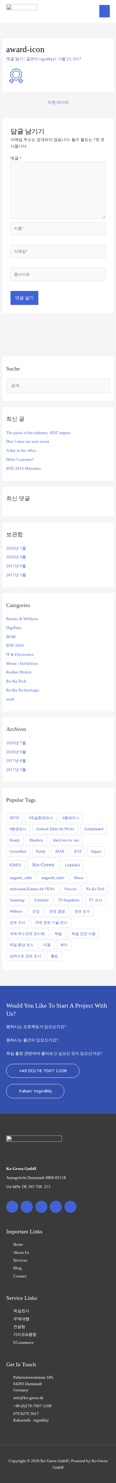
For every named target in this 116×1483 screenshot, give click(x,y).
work (10, 699)
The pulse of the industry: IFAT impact (38, 433)
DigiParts (14, 628)
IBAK (11, 637)
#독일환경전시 (41, 818)
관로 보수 (82, 911)
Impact (96, 851)
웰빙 (54, 956)
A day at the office (21, 450)
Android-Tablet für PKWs (55, 829)
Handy (41, 851)
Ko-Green (43, 865)
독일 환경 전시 (22, 945)
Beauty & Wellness (22, 619)
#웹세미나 (70, 818)
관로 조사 (17, 922)
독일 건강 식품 (83, 934)
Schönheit (41, 900)
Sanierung (17, 900)
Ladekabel (72, 865)
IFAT (78, 851)
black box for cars (66, 840)
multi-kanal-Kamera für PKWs (32, 889)
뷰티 (64, 945)
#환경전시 (18, 829)
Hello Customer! (20, 459)
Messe (79, 878)
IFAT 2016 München (23, 468)
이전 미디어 (58, 102)
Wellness (16, 911)
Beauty (15, 840)
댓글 (16, 158)
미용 (47, 945)
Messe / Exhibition (22, 663)
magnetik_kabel (52, 878)
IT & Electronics (20, 654)
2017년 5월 (16, 575)
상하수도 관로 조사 (25, 956)
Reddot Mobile (19, 672)
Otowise (70, 889)
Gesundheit (18, 851)
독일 (58, 934)
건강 (36, 911)
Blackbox (36, 840)
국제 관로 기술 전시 (51, 922)
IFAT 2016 (15, 645)
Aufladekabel (93, 829)
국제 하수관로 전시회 (27, 934)
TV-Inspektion (68, 900)
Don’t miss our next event (27, 441)
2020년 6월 (16, 557)
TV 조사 (95, 900)
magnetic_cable (21, 878)
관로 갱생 (57, 911)
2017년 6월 (16, 566)
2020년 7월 (16, 548)
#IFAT (14, 818)
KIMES (15, 865)
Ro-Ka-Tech (16, 681)
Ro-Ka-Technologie (22, 690)
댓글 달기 (14, 59)
